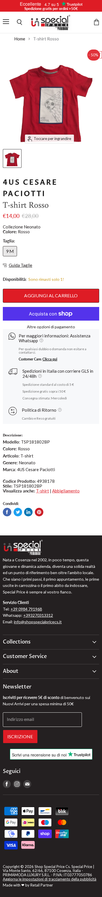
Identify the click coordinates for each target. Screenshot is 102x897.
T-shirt (42, 490)
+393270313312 (38, 615)
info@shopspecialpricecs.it (38, 621)
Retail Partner (41, 885)
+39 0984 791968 (26, 609)
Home (19, 38)
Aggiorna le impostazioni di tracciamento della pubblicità (49, 879)
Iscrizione (20, 736)
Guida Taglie (20, 265)
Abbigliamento (66, 490)
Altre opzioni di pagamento (51, 327)
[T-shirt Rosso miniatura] (12, 158)
